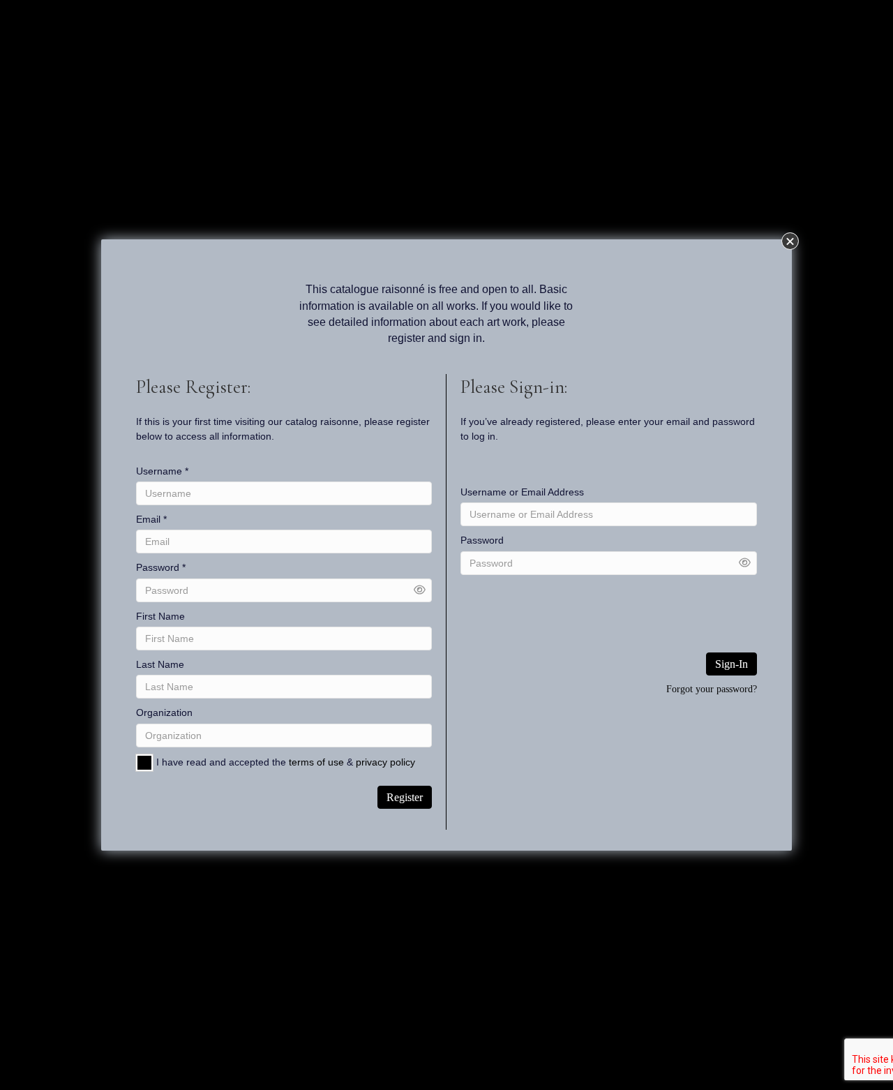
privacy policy (385, 762)
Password (161, 567)
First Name (160, 616)
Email (151, 519)
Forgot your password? (711, 689)
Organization (164, 712)
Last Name (160, 664)
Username (162, 471)
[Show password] (419, 590)
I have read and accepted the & (285, 762)
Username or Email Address (522, 492)
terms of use (316, 762)
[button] (790, 241)
